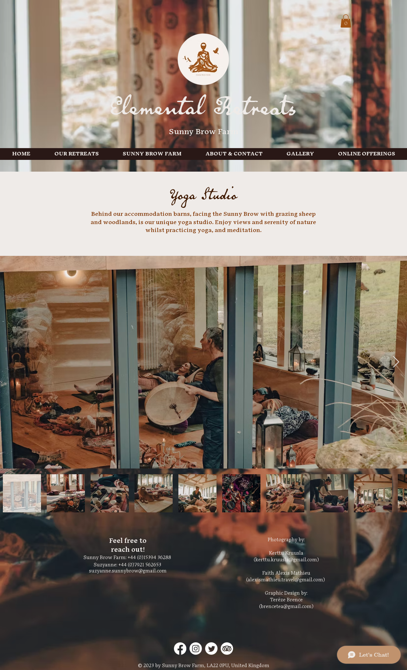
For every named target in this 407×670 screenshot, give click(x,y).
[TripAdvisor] (227, 648)
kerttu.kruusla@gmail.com (286, 560)
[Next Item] (396, 362)
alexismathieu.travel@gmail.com (285, 580)
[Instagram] (196, 648)
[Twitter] (211, 648)
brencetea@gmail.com (286, 607)
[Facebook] (180, 648)
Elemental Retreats (203, 110)
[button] (345, 21)
